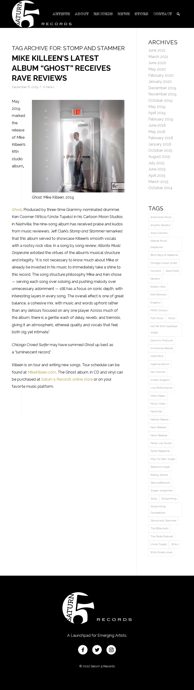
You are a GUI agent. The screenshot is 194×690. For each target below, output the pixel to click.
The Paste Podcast (161, 536)
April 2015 (156, 175)
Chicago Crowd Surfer (163, 263)
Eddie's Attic (158, 286)
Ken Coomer (157, 372)
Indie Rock (156, 356)
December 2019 (162, 88)
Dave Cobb (172, 270)
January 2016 (159, 144)
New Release (158, 427)
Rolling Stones (159, 474)
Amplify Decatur (160, 225)
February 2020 (161, 75)
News (50, 87)
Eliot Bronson (158, 294)
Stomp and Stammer (163, 520)
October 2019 (160, 100)
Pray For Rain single (162, 459)
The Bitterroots (159, 528)
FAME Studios (159, 310)
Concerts (155, 270)
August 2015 (159, 156)
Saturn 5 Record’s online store (67, 379)
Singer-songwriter (161, 490)
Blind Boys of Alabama (164, 255)
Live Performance (161, 387)
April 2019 (157, 113)
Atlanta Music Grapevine (158, 244)
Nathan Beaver (159, 419)
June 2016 (157, 125)
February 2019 (160, 119)
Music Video (157, 403)
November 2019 (162, 94)
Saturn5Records (160, 482)
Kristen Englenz (160, 380)
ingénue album (159, 364)
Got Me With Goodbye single (163, 329)
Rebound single (160, 466)
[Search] (178, 14)
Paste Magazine (160, 451)
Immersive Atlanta (161, 348)
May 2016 (156, 131)
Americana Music (161, 217)
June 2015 (157, 169)
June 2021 (157, 50)
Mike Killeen (157, 395)
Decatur (155, 278)
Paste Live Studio (161, 443)
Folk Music (157, 318)
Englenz (155, 302)
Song (153, 498)
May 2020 (157, 69)
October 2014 (160, 188)
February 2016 (160, 138)
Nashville (156, 411)
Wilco (174, 544)
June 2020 (157, 63)
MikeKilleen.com (42, 372)
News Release (158, 435)
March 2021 (158, 56)
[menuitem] (61, 14)
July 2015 (156, 163)
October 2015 (160, 150)
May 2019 (156, 106)
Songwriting (168, 498)
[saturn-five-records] (42, 14)
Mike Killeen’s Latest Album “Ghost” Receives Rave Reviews (61, 68)
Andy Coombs (159, 233)
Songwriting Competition (158, 509)
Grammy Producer (161, 340)
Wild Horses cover (161, 552)
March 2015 (158, 181)
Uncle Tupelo (158, 544)
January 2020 (160, 81)
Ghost (17, 209)
